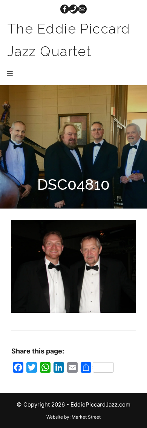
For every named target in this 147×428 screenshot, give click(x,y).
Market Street (86, 417)
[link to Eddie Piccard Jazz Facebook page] (64, 9)
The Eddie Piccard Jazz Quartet (69, 40)
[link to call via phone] (73, 9)
